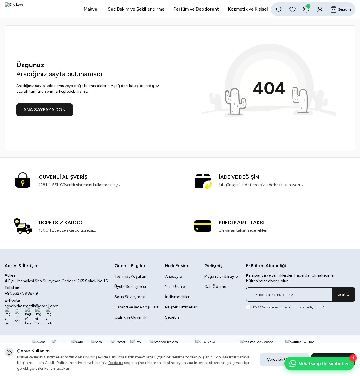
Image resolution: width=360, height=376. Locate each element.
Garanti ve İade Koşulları (136, 307)
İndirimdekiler (177, 296)
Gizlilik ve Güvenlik (130, 317)
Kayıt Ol (344, 294)
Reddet (115, 362)
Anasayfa (173, 276)
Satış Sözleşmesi (129, 296)
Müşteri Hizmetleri (181, 307)
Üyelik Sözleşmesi (130, 286)
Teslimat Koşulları (130, 276)
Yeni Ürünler (175, 286)
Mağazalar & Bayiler (221, 276)
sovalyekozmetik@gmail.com (32, 306)
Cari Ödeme (215, 286)
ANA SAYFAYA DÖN (44, 109)
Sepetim (172, 317)
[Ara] (278, 9)
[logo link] (39, 9)
